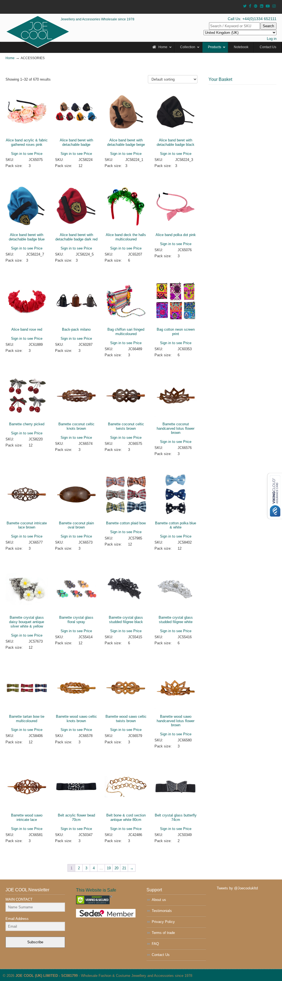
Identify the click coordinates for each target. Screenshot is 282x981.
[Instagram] (274, 6)
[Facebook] (250, 6)
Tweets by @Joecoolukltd (237, 888)
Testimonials (162, 911)
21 (124, 868)
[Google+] (255, 6)
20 (116, 868)
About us (159, 900)
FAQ (155, 944)
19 (109, 868)
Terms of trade (163, 933)
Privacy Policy (163, 922)
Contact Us (161, 955)
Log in (271, 39)
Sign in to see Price (26, 154)
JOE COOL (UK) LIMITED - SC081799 (46, 976)
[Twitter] (244, 6)
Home (10, 58)
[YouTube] (268, 6)
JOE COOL (38, 31)
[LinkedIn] (261, 6)
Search (268, 26)
